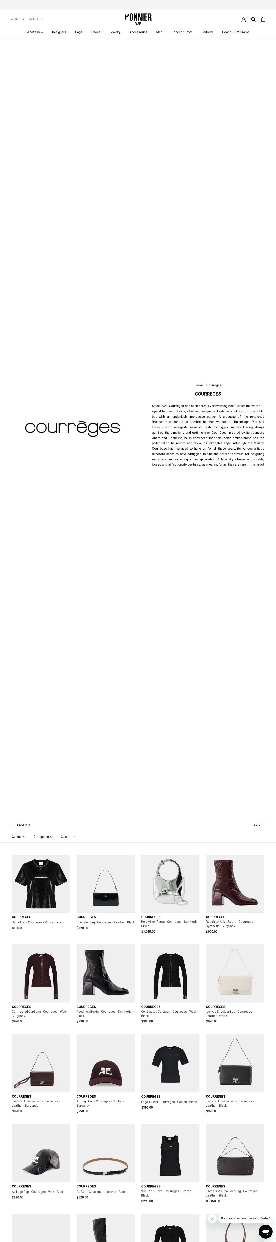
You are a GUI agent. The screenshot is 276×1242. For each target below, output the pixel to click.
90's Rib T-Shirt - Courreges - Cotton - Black (167, 1193)
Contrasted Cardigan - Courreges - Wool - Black (169, 1014)
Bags (78, 32)
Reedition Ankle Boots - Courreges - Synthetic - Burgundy (230, 924)
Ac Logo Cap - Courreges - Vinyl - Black (38, 1192)
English (33, 19)
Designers (59, 32)
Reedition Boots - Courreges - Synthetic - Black (105, 1014)
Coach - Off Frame (235, 32)
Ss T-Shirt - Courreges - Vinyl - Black (36, 922)
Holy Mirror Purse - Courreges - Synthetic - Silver (170, 924)
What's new (35, 32)
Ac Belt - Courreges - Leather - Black (101, 1192)
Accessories (138, 32)
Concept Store (182, 32)
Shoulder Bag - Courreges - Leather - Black (106, 922)
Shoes (95, 32)
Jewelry (115, 32)
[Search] (253, 19)
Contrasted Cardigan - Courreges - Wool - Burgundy (40, 1014)
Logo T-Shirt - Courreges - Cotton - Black (169, 1102)
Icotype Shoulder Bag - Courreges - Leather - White (230, 1014)
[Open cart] (263, 19)
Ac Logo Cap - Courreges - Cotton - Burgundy (100, 1103)
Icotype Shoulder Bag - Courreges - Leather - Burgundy (36, 1103)
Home (199, 385)
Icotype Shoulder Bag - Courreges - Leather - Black (230, 1103)
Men (159, 32)
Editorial (207, 32)
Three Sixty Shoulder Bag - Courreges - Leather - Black (232, 1193)
